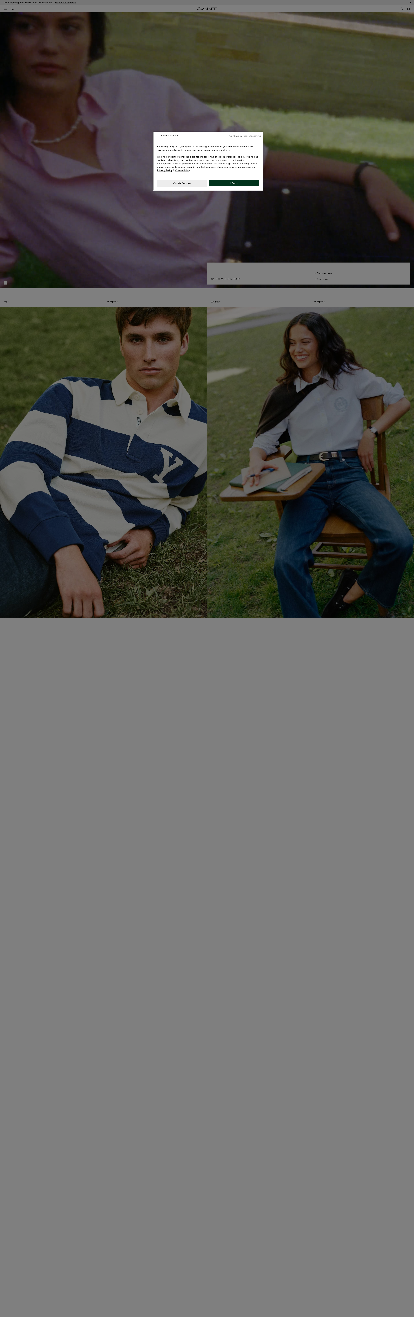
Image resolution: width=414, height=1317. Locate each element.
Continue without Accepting (245, 135)
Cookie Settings (182, 183)
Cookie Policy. (182, 170)
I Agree (234, 183)
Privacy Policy (164, 170)
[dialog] (208, 161)
